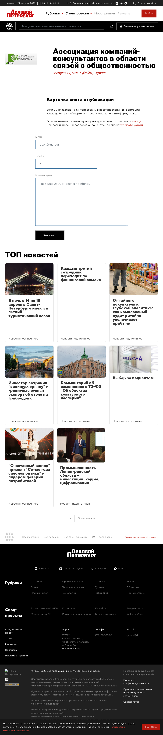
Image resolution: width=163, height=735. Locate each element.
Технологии (69, 593)
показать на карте (72, 648)
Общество (133, 587)
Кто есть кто (69, 608)
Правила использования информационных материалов (137, 692)
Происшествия (136, 593)
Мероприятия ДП (41, 614)
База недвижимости (107, 614)
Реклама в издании (16, 655)
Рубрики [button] (53, 13)
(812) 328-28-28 (103, 635)
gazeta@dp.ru (134, 635)
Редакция (11, 644)
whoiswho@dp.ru (131, 124)
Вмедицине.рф (135, 608)
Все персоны (51, 536)
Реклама (123, 13)
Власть (131, 581)
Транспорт (101, 581)
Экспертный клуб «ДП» (44, 608)
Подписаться (80, 3)
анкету (136, 121)
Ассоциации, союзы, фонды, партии (79, 72)
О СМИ (9, 638)
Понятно (151, 726)
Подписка (11, 650)
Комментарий (43, 175)
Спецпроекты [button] (77, 13)
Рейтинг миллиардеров (76, 614)
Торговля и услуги (73, 587)
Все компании (30, 536)
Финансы (36, 581)
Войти (149, 13)
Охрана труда (131, 701)
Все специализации (76, 536)
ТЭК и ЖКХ (101, 593)
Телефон (40, 156)
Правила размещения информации (140, 537)
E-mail (39, 136)
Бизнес (35, 587)
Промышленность (73, 581)
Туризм (99, 587)
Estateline (100, 608)
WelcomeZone (135, 614)
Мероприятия (104, 13)
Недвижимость (40, 593)
